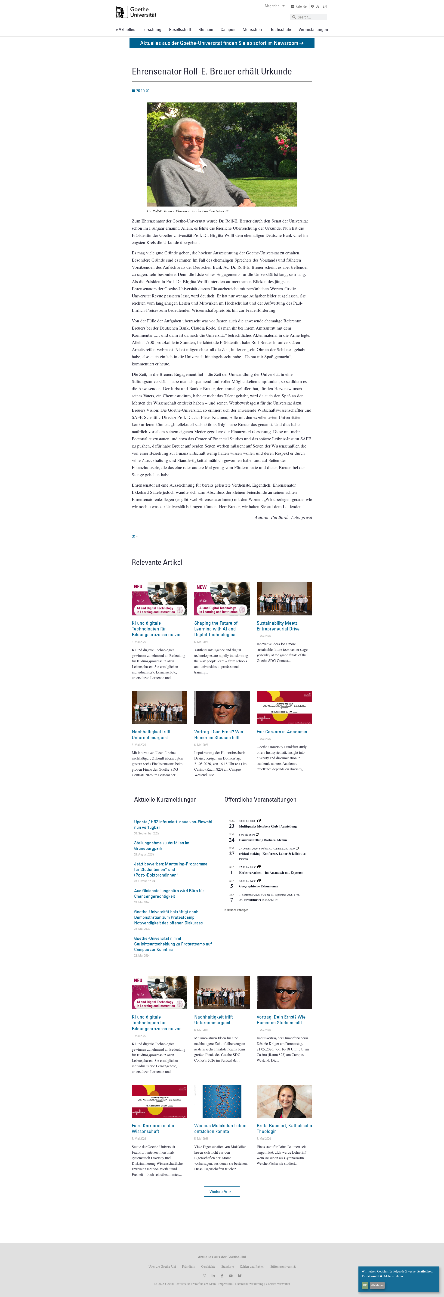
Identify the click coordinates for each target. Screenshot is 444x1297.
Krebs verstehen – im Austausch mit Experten (271, 872)
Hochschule (280, 29)
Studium (205, 29)
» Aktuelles (125, 29)
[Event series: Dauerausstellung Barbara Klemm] (257, 834)
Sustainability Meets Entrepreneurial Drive (278, 626)
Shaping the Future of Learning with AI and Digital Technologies (215, 629)
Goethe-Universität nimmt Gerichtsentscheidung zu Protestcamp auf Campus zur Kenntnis (173, 943)
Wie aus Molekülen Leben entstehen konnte (220, 1128)
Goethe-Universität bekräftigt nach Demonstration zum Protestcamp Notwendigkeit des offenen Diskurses (168, 917)
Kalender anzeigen (236, 910)
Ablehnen (377, 1285)
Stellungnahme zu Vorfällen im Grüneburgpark (161, 845)
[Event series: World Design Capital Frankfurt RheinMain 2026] (297, 848)
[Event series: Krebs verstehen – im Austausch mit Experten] (259, 867)
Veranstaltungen (313, 29)
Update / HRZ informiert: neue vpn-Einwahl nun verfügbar (173, 824)
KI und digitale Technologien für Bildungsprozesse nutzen (157, 629)
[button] (222, 1191)
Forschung (151, 29)
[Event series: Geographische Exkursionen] (259, 881)
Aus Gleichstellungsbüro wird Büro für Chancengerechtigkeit (169, 893)
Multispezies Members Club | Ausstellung (268, 826)
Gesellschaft (180, 29)
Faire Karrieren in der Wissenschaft (153, 1128)
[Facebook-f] (222, 1276)
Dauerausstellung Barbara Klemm (263, 839)
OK (365, 1285)
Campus (228, 29)
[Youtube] (231, 1276)
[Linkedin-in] (213, 1276)
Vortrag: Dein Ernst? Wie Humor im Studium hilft (218, 735)
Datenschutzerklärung (249, 1284)
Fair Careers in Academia (282, 732)
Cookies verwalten (278, 1284)
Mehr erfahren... (395, 1276)
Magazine (272, 5)
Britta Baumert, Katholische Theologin (284, 1128)
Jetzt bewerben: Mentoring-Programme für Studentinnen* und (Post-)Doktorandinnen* (170, 869)
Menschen (252, 29)
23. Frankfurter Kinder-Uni (258, 899)
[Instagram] (204, 1276)
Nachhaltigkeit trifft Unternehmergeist (151, 735)
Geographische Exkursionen (258, 886)
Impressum (225, 1284)
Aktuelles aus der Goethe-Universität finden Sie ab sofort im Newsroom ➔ (222, 42)
